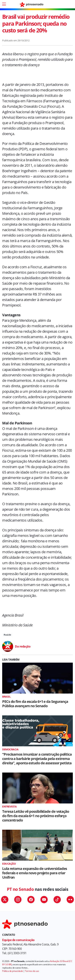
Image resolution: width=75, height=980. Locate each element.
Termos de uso (32, 971)
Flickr (70, 899)
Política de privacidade (12, 971)
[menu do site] (4, 4)
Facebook (31, 899)
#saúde (7, 634)
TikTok (57, 899)
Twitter (4, 899)
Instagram (17, 899)
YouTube (44, 899)
